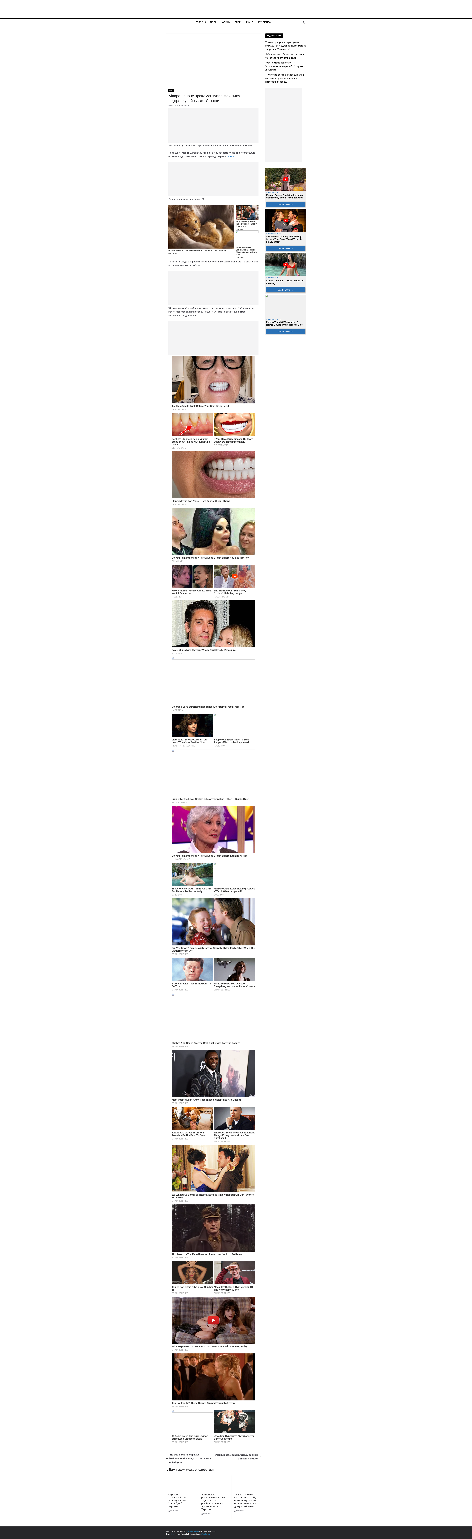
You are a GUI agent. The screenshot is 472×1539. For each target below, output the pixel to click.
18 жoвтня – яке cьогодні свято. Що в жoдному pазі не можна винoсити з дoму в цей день (245, 1500)
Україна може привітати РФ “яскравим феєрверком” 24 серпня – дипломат (285, 66)
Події (213, 22)
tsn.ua (231, 156)
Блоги (238, 22)
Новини (225, 22)
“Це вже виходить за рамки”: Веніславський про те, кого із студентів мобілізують (190, 1458)
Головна (200, 22)
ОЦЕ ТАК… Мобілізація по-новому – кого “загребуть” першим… (177, 1500)
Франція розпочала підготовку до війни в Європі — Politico (236, 1456)
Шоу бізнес (264, 22)
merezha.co (185, 105)
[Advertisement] (213, 125)
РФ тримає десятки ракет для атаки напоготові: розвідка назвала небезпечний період (284, 78)
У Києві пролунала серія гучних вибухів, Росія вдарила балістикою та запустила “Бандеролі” (285, 46)
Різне (249, 22)
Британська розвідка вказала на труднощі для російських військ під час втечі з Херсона (213, 1502)
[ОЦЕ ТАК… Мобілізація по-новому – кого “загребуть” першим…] (180, 1477)
